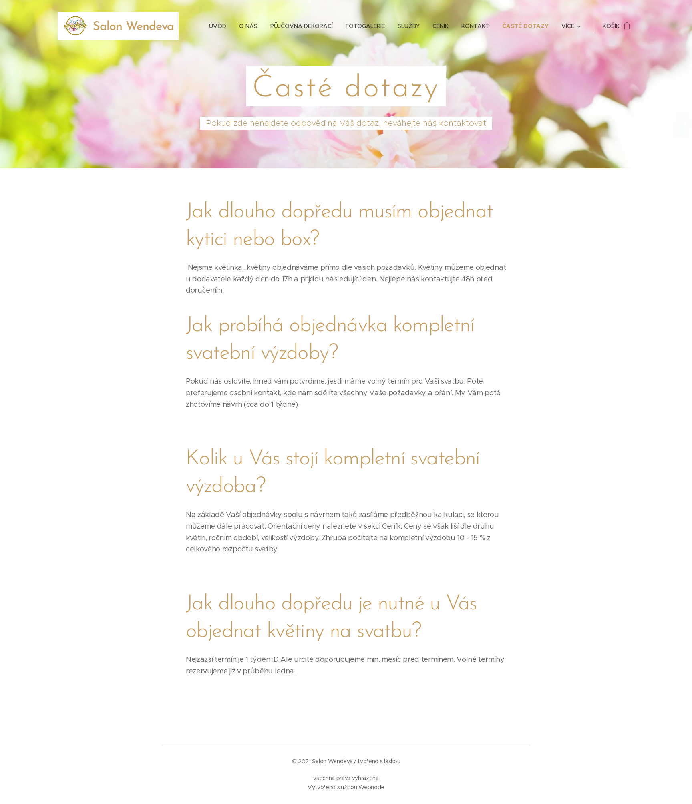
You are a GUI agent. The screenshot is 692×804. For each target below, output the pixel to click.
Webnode (371, 787)
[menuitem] (220, 26)
